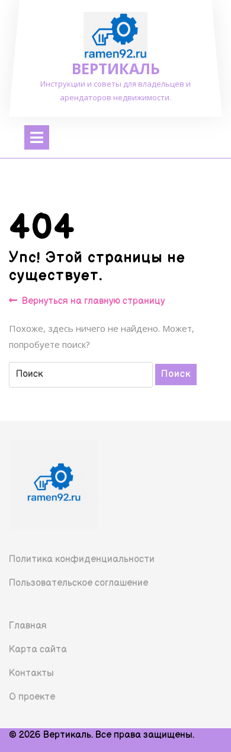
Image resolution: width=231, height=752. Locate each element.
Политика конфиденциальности (82, 559)
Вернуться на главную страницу (93, 302)
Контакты (31, 673)
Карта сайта (38, 649)
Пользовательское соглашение (78, 583)
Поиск (176, 374)
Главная (28, 626)
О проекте (32, 697)
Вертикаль (116, 68)
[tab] (36, 137)
